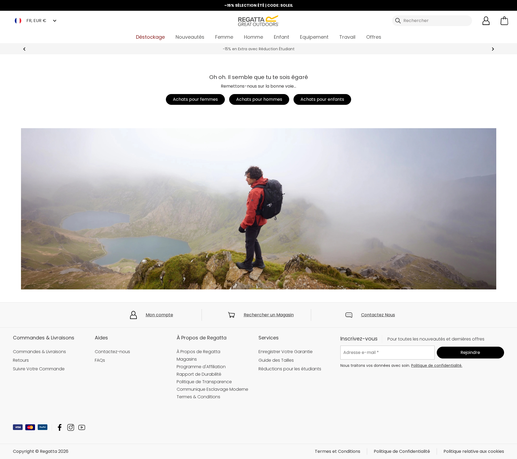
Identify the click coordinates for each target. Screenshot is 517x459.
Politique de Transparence (204, 382)
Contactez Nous (378, 315)
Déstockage (150, 37)
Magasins (187, 359)
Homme (253, 37)
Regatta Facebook (59, 427)
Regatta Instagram (70, 427)
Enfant (281, 37)
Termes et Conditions (337, 451)
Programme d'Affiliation (201, 367)
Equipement (314, 37)
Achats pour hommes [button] (259, 99)
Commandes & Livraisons (39, 352)
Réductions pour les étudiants (289, 369)
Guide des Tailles (276, 360)
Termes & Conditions (198, 397)
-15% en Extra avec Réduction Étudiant (259, 49)
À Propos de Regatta (198, 352)
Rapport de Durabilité (199, 374)
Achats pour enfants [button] (322, 99)
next (493, 49)
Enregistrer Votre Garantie (285, 352)
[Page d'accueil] (258, 20)
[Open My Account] (486, 20)
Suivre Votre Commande (39, 369)
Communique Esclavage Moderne (212, 389)
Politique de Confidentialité (402, 451)
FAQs (100, 360)
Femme (224, 37)
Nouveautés (190, 37)
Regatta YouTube (81, 427)
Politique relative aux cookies (473, 451)
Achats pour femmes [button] (195, 99)
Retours (21, 360)
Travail (347, 37)
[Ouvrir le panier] (504, 20)
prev (24, 49)
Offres (373, 37)
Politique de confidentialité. (436, 365)
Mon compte (159, 315)
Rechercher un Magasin (269, 315)
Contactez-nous (112, 352)
